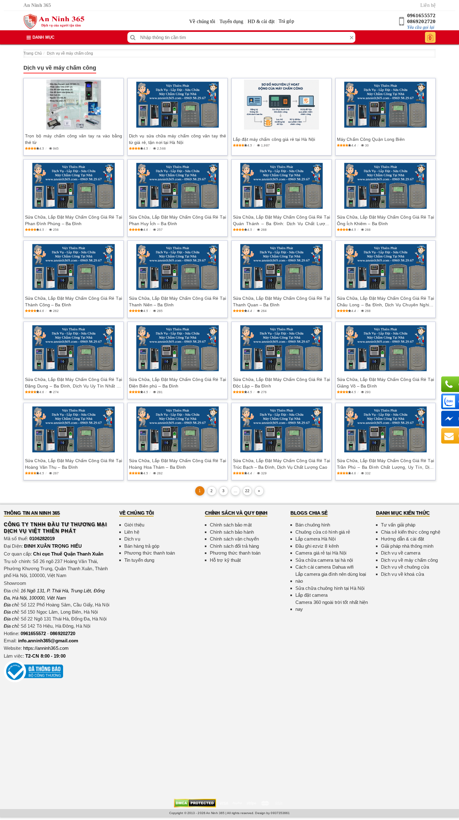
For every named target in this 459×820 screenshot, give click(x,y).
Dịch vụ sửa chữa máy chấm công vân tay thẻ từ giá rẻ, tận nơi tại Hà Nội (177, 139)
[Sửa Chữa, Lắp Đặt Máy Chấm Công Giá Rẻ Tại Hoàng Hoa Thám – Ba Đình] (177, 429)
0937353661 (280, 813)
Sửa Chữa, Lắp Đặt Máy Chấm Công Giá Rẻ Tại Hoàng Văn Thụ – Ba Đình (73, 464)
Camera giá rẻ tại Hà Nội (320, 553)
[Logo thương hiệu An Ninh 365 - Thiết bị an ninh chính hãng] (53, 21)
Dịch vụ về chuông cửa (405, 567)
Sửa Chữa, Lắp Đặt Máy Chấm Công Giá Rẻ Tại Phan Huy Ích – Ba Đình (177, 220)
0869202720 (421, 21)
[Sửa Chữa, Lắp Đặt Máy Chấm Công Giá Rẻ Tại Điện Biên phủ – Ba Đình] (177, 348)
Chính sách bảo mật (231, 524)
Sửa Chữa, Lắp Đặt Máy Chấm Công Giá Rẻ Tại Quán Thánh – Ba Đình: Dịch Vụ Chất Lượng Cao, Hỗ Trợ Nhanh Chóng (281, 221)
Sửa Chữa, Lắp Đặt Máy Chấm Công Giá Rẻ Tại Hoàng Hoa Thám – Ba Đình (177, 464)
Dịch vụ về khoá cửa (402, 574)
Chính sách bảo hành (232, 532)
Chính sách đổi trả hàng (234, 546)
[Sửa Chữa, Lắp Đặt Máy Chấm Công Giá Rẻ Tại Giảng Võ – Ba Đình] (385, 348)
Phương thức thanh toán (149, 553)
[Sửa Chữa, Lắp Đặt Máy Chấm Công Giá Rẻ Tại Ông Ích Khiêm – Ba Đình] (385, 186)
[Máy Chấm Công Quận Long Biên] (385, 105)
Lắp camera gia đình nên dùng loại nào (330, 577)
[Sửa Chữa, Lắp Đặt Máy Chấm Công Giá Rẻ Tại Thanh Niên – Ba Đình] (177, 267)
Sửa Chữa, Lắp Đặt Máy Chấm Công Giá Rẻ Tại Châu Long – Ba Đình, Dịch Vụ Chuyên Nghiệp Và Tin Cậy (385, 302)
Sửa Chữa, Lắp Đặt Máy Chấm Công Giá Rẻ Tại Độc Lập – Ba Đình (281, 382)
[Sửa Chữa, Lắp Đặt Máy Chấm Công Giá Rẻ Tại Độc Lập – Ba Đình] (281, 348)
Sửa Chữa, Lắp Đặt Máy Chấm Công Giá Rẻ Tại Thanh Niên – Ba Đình (177, 301)
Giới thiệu (134, 524)
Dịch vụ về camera (400, 553)
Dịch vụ (132, 538)
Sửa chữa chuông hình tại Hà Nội (329, 588)
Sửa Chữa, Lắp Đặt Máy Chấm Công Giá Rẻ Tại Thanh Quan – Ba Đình (281, 301)
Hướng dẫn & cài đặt (402, 538)
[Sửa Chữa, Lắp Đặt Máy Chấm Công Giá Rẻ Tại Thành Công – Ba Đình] (73, 267)
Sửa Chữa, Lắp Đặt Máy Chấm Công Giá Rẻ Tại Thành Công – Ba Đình (73, 301)
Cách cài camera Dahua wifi (324, 567)
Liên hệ (428, 5)
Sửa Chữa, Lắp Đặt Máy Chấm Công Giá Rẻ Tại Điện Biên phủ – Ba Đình (177, 382)
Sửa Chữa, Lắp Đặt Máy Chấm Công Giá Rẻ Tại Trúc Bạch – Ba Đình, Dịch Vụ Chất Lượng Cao (281, 464)
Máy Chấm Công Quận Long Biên (371, 139)
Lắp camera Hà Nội (315, 538)
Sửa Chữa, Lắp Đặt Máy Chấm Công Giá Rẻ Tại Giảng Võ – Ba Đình (385, 382)
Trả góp (286, 21)
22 (247, 491)
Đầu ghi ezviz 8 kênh (317, 546)
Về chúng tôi (202, 21)
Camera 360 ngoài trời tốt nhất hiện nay (331, 606)
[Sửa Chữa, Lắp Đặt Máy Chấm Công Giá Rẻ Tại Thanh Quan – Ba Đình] (281, 267)
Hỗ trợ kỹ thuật (225, 560)
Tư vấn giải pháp (398, 524)
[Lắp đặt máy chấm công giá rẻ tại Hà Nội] (281, 105)
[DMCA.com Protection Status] (195, 802)
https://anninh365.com (46, 648)
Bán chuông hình (312, 524)
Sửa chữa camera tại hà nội (324, 560)
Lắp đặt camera (311, 595)
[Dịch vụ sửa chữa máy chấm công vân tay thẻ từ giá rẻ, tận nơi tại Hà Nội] (177, 105)
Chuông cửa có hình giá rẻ (322, 532)
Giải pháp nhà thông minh (407, 546)
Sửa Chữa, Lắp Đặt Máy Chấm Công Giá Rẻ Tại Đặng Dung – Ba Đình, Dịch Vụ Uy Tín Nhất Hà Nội (73, 383)
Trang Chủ (32, 53)
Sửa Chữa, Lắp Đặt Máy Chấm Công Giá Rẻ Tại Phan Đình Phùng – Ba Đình (73, 220)
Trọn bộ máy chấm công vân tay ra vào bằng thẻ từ (73, 139)
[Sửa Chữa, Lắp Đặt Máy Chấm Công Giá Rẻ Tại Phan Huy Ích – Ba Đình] (177, 186)
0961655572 (421, 15)
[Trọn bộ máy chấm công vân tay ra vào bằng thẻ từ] (73, 105)
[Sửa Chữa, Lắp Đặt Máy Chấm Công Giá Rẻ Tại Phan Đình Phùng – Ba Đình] (73, 186)
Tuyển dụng (232, 21)
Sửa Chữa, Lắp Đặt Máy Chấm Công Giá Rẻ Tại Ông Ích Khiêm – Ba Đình (385, 220)
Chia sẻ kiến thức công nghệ (410, 532)
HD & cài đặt (261, 21)
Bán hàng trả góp (142, 546)
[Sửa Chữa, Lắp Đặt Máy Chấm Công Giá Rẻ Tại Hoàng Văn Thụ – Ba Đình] (73, 429)
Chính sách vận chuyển (234, 538)
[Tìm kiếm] (132, 37)
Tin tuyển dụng (139, 560)
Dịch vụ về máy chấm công (70, 53)
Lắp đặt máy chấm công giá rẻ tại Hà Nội (274, 139)
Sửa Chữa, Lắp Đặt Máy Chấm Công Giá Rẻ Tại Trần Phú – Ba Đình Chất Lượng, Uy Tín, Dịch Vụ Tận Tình (385, 464)
